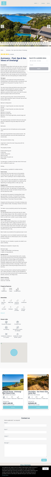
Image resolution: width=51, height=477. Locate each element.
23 (9, 45)
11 (24, 43)
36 (39, 45)
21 (47, 43)
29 (23, 45)
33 (32, 45)
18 (40, 43)
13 (29, 43)
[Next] (48, 26)
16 (35, 43)
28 (21, 45)
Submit (44, 460)
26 (16, 45)
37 (41, 45)
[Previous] (2, 26)
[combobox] (36, 3)
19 (42, 43)
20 (44, 43)
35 (37, 45)
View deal (13, 407)
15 (33, 43)
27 (19, 45)
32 (30, 45)
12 (26, 43)
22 (49, 43)
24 (12, 45)
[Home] (3, 3)
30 (25, 45)
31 (28, 45)
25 (14, 45)
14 (31, 43)
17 (38, 43)
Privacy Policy (5, 475)
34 (34, 45)
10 (22, 43)
